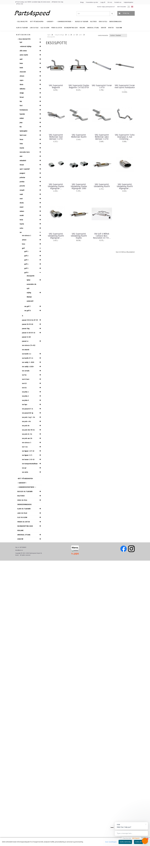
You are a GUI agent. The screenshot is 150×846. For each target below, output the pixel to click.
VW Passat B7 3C (27, 409)
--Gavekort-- (22, 483)
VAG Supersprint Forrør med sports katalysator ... (125, 87)
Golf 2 (26, 256)
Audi (21, 59)
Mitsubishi (23, 160)
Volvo (21, 228)
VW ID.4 (24, 388)
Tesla (21, 220)
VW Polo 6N (25, 426)
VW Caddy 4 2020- (28, 366)
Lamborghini (23, 131)
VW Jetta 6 (25, 400)
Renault (22, 190)
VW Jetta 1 (25, 392)
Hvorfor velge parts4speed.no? (106, 7)
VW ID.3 (24, 383)
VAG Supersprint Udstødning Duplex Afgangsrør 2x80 (79, 186)
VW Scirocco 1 (26, 235)
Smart (21, 207)
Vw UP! (24, 468)
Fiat (21, 101)
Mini (21, 156)
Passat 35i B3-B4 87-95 (30, 320)
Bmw (21, 63)
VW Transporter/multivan (30, 464)
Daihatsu (22, 89)
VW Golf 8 (27, 310)
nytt (28, 288)
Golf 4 (26, 264)
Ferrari (22, 97)
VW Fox (24, 375)
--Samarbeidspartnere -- (26, 487)
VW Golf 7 (27, 306)
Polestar (22, 177)
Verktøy (20, 539)
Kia (21, 127)
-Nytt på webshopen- (25, 478)
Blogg (82, 2)
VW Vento (25, 472)
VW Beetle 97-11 (27, 358)
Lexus (21, 139)
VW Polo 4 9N (26, 421)
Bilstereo (21, 496)
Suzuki (22, 215)
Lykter (28, 280)
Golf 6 (26, 272)
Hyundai (22, 114)
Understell (30, 301)
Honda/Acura (24, 110)
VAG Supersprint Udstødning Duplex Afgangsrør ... (56, 186)
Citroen (22, 76)
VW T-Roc (25, 447)
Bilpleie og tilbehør (24, 491)
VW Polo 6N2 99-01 (28, 430)
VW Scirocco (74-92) (28, 345)
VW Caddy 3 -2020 (28, 362)
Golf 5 (26, 268)
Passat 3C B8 (26, 337)
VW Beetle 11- (26, 354)
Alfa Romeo (23, 51)
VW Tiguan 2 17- (27, 455)
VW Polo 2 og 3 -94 (28, 417)
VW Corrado (25, 371)
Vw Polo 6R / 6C (27, 434)
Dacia (21, 84)
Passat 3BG (25, 328)
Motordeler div (31, 284)
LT (22, 316)
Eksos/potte (30, 276)
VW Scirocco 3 (26, 442)
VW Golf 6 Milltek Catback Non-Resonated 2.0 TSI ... (102, 236)
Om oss (110, 2)
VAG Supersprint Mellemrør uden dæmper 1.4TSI (102, 137)
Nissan (22, 165)
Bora (23, 244)
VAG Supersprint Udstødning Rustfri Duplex (79, 236)
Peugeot (22, 173)
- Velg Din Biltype (24, 39)
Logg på (102, 2)
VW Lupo (24, 404)
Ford (21, 105)
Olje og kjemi (22, 517)
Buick (21, 68)
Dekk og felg (22, 500)
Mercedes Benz (25, 152)
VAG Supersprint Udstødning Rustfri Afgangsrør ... (125, 186)
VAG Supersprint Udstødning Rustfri (102, 185)
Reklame (20, 530)
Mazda (22, 148)
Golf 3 (26, 260)
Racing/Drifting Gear (25, 526)
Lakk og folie (22, 513)
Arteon (24, 240)
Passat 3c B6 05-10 (28, 333)
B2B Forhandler (121, 7)
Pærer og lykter (23, 522)
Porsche (22, 186)
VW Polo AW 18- (27, 438)
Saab (21, 194)
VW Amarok (25, 350)
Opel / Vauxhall (24, 169)
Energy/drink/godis (24, 504)
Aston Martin (24, 55)
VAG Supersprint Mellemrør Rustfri (78, 136)
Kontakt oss (117, 2)
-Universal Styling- (26, 46)
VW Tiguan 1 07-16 (28, 451)
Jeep (21, 122)
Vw (21, 232)
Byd (21, 42)
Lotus (21, 144)
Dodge (22, 93)
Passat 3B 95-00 (27, 324)
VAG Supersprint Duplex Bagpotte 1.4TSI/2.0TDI (79, 86)
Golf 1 (26, 251)
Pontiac (22, 182)
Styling (29, 293)
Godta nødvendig (125, 842)
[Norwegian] (131, 7)
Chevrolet (23, 72)
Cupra (21, 80)
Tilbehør (29, 297)
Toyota (22, 224)
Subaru (22, 211)
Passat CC (25, 341)
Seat (21, 198)
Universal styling (23, 535)
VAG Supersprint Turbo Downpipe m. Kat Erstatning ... (125, 137)
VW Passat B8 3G (27, 413)
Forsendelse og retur (92, 2)
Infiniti (22, 118)
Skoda (22, 203)
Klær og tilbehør (24, 509)
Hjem (49, 35)
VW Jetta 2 (25, 396)
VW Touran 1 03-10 (28, 459)
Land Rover (23, 135)
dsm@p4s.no (19, 550)
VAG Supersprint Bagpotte (56, 86)
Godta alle (138, 842)
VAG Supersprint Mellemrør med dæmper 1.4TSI (56, 137)
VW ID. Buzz (25, 379)
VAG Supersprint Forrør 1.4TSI (102, 86)
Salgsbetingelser (128, 2)
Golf (23, 248)
